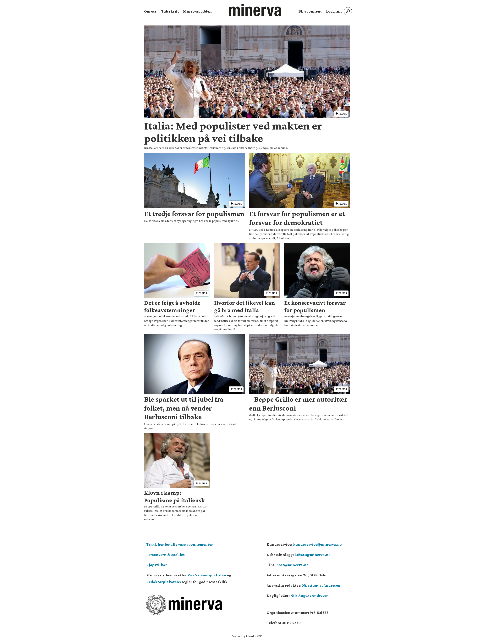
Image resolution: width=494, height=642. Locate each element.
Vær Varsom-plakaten (207, 575)
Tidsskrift (170, 11)
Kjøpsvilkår (156, 565)
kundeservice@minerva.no (317, 544)
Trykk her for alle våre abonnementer (179, 544)
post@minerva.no (292, 565)
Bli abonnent (310, 11)
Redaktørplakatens (163, 582)
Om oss (150, 11)
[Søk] (348, 11)
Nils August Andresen (321, 585)
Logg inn (334, 11)
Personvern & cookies (165, 554)
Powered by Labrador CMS (247, 636)
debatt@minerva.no (312, 554)
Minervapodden (197, 11)
